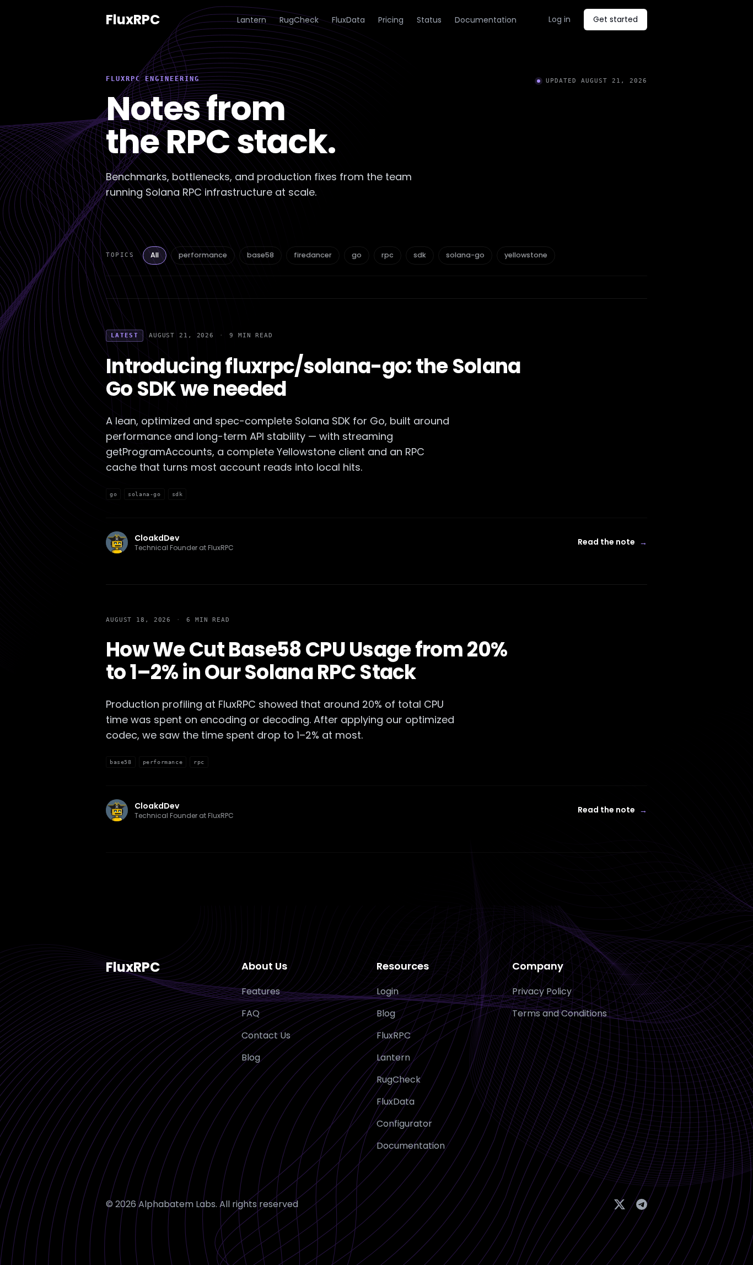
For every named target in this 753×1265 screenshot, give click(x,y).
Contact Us (266, 1035)
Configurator (404, 1123)
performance (203, 255)
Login (387, 991)
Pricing (391, 19)
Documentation (486, 19)
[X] (619, 1204)
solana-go (465, 255)
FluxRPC (133, 967)
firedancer (313, 255)
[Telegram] (641, 1204)
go (357, 255)
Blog (385, 1013)
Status (429, 19)
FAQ (250, 1013)
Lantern (251, 19)
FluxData (348, 19)
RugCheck (299, 19)
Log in (559, 19)
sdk (419, 255)
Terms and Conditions (559, 1013)
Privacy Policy (542, 991)
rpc (387, 255)
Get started (615, 19)
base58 (260, 255)
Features (260, 991)
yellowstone (525, 255)
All (154, 255)
